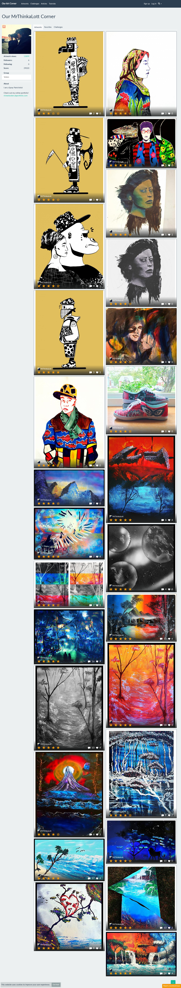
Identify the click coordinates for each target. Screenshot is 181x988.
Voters (6, 77)
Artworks (25, 4)
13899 (26, 56)
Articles (44, 4)
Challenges (34, 4)
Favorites (48, 27)
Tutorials (52, 4)
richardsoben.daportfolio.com (15, 96)
